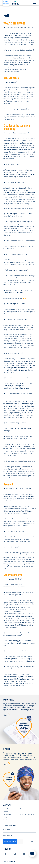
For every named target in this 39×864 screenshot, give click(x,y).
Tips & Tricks (7, 814)
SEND (32, 841)
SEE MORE (5, 714)
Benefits (5, 812)
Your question (7, 835)
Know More (6, 809)
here (24, 298)
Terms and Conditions (27, 814)
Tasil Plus (5, 820)
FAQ (21, 812)
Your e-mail (6, 829)
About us (22, 809)
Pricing (5, 817)
